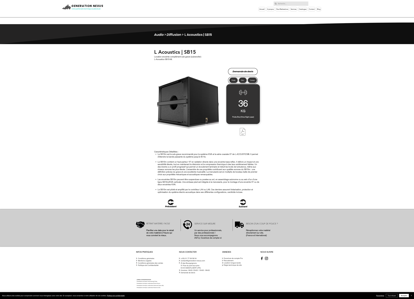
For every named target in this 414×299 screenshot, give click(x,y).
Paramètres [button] (380, 295)
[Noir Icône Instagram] (266, 258)
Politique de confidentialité (116, 295)
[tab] (233, 80)
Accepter (404, 295)
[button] (293, 9)
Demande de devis (243, 71)
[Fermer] (411, 295)
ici (221, 238)
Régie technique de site (233, 265)
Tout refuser (392, 295)
